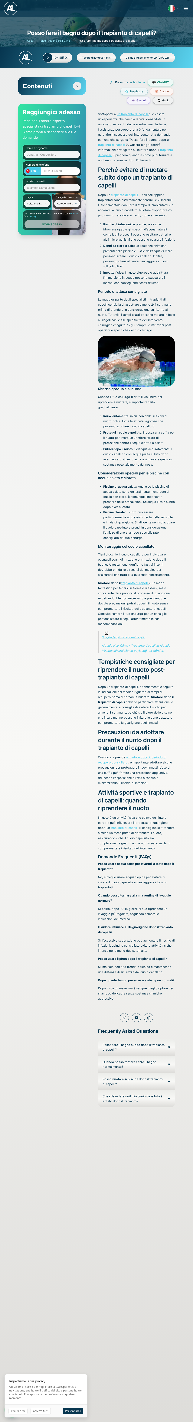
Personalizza (73, 1411)
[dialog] (46, 1396)
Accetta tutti (40, 1411)
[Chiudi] (177, 673)
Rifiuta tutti (18, 1411)
